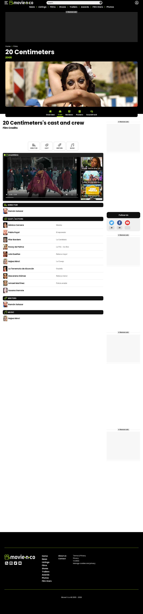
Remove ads (72, 12)
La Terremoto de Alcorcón (21, 268)
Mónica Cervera (16, 225)
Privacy (76, 558)
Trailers (73, 6)
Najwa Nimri (14, 261)
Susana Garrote (16, 290)
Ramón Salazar (15, 211)
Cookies (76, 561)
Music (72, 148)
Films (53, 6)
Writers (59, 148)
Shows (62, 6)
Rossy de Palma (16, 247)
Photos (110, 6)
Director (33, 148)
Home (8, 46)
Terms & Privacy (79, 556)
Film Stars (98, 6)
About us (62, 556)
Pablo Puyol (14, 232)
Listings (42, 6)
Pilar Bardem (14, 239)
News (32, 6)
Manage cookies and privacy (84, 563)
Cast (46, 148)
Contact (62, 558)
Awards (85, 6)
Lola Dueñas (14, 254)
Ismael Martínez (16, 283)
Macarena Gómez (17, 276)
